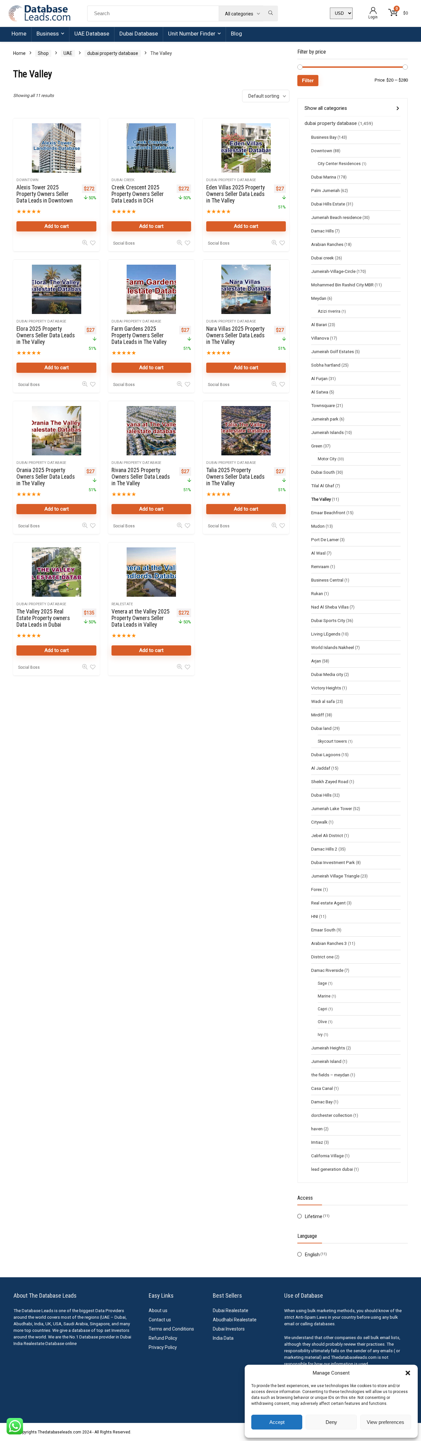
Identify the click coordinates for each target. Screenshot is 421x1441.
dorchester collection (331, 1115)
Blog (236, 33)
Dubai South (323, 472)
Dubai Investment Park (333, 862)
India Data (223, 1338)
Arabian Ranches (327, 244)
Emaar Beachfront (328, 512)
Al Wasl (318, 553)
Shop (43, 53)
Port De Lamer (325, 539)
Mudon (318, 526)
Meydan (318, 298)
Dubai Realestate (230, 1310)
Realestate (122, 604)
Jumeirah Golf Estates (332, 351)
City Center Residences (339, 163)
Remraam (320, 566)
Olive (322, 1022)
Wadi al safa (323, 701)
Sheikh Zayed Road (329, 781)
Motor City (327, 459)
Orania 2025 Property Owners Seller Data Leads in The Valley (45, 477)
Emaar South (323, 929)
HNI (314, 916)
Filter (308, 80)
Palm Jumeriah (325, 190)
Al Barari (319, 324)
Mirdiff (317, 714)
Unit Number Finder (191, 33)
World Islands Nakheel (332, 647)
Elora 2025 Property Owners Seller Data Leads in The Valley (45, 335)
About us (158, 1310)
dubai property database (112, 53)
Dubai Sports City (328, 620)
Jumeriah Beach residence (336, 217)
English (312, 1254)
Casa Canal (322, 1088)
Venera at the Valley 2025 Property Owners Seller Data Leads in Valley (140, 618)
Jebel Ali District (327, 835)
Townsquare (323, 405)
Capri (322, 1009)
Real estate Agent (328, 902)
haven (317, 1128)
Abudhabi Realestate (235, 1319)
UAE (67, 53)
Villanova (320, 338)
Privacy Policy (163, 1347)
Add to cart (56, 226)
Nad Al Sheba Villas (330, 607)
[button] (408, 1373)
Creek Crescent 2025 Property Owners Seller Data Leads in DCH (137, 194)
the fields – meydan (330, 1074)
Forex (316, 889)
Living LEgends (325, 633)
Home (19, 33)
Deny (331, 1422)
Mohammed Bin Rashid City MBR (342, 284)
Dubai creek (123, 180)
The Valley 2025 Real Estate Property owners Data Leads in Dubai (43, 618)
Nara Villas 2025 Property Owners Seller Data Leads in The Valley (235, 335)
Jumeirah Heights (328, 1047)
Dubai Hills (321, 795)
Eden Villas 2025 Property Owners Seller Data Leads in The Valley (235, 194)
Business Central (327, 580)
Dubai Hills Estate (328, 203)
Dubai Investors (229, 1329)
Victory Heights (326, 687)
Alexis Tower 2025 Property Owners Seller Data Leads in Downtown (44, 194)
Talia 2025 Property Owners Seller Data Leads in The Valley (235, 477)
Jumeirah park (324, 418)
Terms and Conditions (171, 1329)
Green (316, 445)
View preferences (385, 1422)
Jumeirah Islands (327, 432)
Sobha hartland (325, 365)
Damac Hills (322, 230)
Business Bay (323, 137)
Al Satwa (319, 392)
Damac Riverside (327, 970)
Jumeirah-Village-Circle (333, 271)
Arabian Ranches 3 (329, 943)
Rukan (317, 593)
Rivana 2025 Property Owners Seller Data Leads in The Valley (140, 477)
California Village (327, 1155)
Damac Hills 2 (324, 849)
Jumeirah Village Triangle (335, 875)
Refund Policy (163, 1338)
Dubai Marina (323, 177)
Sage (322, 983)
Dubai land (321, 728)
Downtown (27, 180)
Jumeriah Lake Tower (331, 808)
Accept (277, 1422)
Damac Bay (322, 1101)
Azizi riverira (329, 311)
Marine (324, 996)
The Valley (321, 499)
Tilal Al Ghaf (322, 485)
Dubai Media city (327, 674)
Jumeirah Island (326, 1061)
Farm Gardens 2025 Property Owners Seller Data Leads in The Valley (138, 335)
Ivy (320, 1034)
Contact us (160, 1319)
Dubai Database (138, 33)
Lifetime (313, 1216)
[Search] (270, 13)
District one (322, 956)
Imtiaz (317, 1142)
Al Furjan (319, 378)
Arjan (316, 660)
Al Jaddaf (320, 768)
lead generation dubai (332, 1169)
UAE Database (91, 33)
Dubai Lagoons (325, 754)
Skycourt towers (332, 741)
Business (48, 33)
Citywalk (319, 822)
